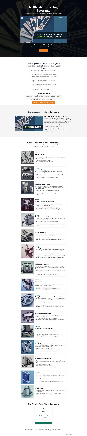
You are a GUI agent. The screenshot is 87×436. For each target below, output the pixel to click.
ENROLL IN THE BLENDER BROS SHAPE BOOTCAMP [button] (43, 102)
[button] (43, 422)
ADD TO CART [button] (43, 423)
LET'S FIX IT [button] (43, 50)
